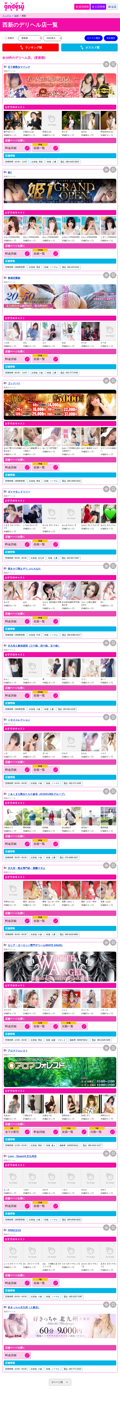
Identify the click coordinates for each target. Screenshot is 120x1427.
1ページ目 (60, 1382)
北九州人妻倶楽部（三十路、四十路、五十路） (34, 645)
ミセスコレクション (19, 720)
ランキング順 (30, 47)
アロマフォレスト (18, 1050)
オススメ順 (89, 47)
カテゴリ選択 (93, 38)
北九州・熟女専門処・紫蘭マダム (26, 868)
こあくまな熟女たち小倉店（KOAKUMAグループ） (37, 794)
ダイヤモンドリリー (19, 491)
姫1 (10, 172)
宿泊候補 (82, 6)
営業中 (11, 38)
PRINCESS (14, 1230)
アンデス (6, 16)
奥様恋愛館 (14, 278)
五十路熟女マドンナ (19, 67)
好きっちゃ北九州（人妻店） (24, 1307)
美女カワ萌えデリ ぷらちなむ (24, 568)
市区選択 (110, 38)
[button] (60, 88)
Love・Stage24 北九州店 (22, 1156)
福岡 (16, 16)
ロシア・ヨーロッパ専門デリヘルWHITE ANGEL (35, 945)
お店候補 (98, 6)
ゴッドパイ (14, 383)
